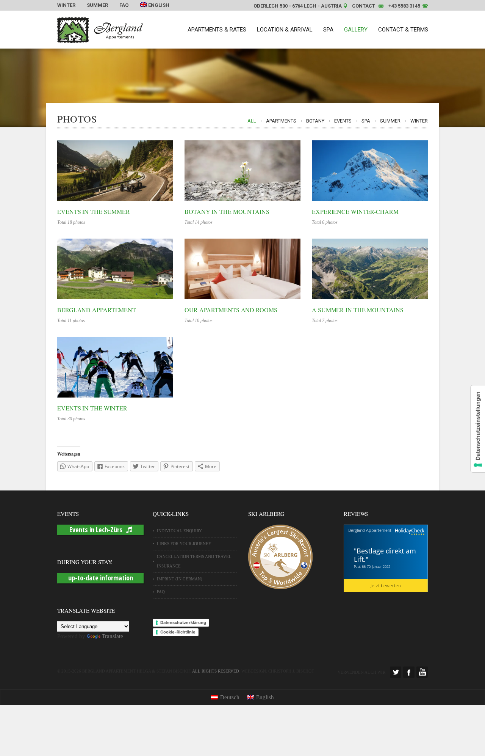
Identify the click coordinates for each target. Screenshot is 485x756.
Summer (97, 5)
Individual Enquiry (179, 530)
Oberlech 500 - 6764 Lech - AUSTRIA (297, 6)
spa (365, 121)
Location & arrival (285, 29)
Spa (328, 29)
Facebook (409, 672)
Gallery (356, 29)
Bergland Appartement (369, 530)
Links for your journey (184, 543)
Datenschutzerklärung (183, 622)
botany (315, 121)
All (251, 121)
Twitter (395, 672)
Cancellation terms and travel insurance (194, 561)
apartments (281, 121)
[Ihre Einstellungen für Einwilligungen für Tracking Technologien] (478, 428)
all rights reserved (215, 671)
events (343, 121)
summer (390, 121)
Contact (363, 6)
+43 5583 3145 (404, 6)
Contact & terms (403, 29)
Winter (66, 5)
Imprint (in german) (179, 579)
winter (419, 121)
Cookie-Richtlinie (178, 632)
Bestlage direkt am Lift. (385, 555)
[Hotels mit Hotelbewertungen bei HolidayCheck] (408, 532)
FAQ (123, 5)
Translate (112, 636)
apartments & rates (217, 29)
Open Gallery (115, 170)
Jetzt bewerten (386, 585)
